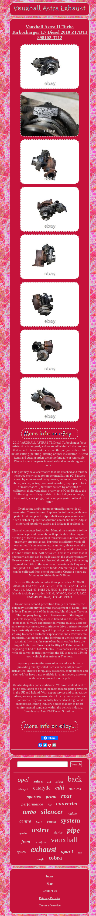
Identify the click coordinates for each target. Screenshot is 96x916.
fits (49, 804)
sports (21, 852)
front (25, 841)
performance (32, 804)
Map (50, 883)
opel (23, 779)
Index (49, 876)
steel (59, 781)
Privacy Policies (49, 898)
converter (67, 803)
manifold (40, 842)
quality (23, 833)
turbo (29, 811)
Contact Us (50, 891)
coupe (23, 788)
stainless (75, 789)
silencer (52, 811)
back (75, 779)
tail (49, 782)
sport (67, 851)
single (40, 859)
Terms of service (50, 905)
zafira (38, 781)
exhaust (43, 849)
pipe (73, 830)
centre (25, 821)
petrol (51, 796)
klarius (58, 832)
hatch (39, 822)
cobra (55, 858)
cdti (59, 787)
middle (72, 813)
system (70, 820)
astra (40, 829)
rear (66, 795)
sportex (34, 796)
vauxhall (64, 839)
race (80, 852)
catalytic (42, 788)
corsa (51, 821)
